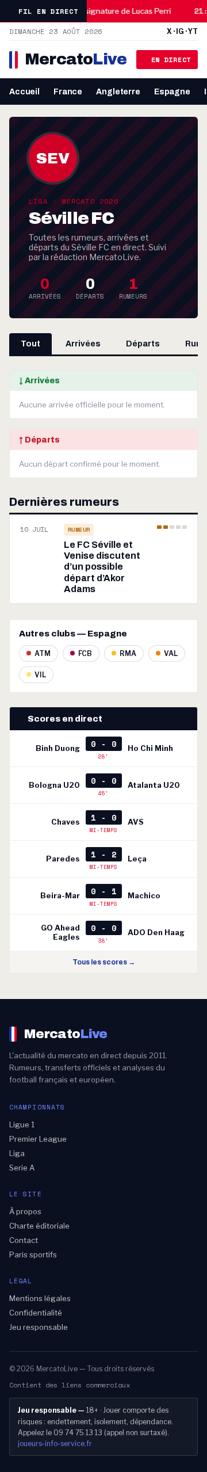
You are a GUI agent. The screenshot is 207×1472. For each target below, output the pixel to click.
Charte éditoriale (39, 1225)
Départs (143, 344)
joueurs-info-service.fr (55, 1443)
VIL (40, 674)
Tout (30, 344)
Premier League (38, 1138)
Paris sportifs (33, 1254)
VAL (171, 653)
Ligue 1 (21, 1124)
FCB (85, 653)
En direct (171, 59)
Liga (17, 1153)
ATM (42, 653)
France (67, 91)
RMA (128, 653)
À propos (25, 1211)
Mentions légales (40, 1298)
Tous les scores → (103, 962)
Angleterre (118, 91)
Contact (23, 1240)
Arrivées (83, 344)
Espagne (172, 91)
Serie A (21, 1167)
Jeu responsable (38, 1327)
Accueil (24, 91)
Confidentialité (35, 1312)
